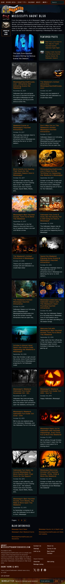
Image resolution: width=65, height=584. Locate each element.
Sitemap (36, 548)
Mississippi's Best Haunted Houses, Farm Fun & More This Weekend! (24, 217)
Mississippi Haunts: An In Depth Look (51, 529)
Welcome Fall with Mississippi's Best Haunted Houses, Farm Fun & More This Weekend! (51, 331)
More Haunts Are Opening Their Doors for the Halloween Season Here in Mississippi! (23, 172)
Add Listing (50, 561)
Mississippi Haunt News (19, 529)
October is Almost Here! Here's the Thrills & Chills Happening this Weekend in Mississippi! (24, 348)
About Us (50, 546)
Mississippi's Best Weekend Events (23, 532)
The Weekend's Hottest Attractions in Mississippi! (23, 257)
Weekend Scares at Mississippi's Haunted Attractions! (21, 127)
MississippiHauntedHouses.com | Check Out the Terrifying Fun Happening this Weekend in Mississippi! (51, 172)
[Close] (62, 581)
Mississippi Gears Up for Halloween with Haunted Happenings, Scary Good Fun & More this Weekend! (50, 431)
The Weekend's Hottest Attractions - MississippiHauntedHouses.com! (51, 85)
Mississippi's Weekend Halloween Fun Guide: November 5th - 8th (22, 391)
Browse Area (10, 2)
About (38, 2)
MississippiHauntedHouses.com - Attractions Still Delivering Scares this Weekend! (24, 85)
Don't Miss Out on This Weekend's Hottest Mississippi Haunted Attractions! (49, 128)
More (44, 2)
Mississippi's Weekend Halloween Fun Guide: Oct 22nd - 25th (23, 414)
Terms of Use (51, 548)
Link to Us (37, 551)
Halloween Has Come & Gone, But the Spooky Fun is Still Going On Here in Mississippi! (51, 218)
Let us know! (5, 576)
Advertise (37, 561)
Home (3, 2)
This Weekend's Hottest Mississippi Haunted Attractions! (22, 302)
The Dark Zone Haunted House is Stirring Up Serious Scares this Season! (24, 56)
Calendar (31, 2)
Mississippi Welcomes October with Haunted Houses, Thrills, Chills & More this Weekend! (49, 473)
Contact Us (37, 546)
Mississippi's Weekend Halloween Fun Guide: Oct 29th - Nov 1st (50, 391)
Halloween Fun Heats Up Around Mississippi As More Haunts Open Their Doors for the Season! (23, 473)
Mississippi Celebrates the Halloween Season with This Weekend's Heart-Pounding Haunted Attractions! (50, 304)
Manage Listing (38, 564)
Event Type (22, 2)
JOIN (56, 581)
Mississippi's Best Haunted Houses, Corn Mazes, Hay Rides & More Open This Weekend (24, 502)
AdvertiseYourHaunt (6, 32)
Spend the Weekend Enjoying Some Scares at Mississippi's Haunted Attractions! (50, 259)
